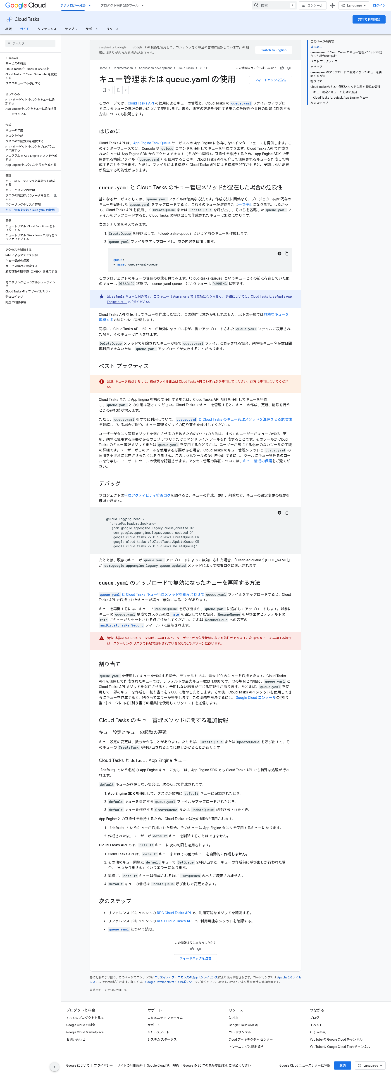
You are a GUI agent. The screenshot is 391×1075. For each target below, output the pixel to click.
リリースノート (158, 1032)
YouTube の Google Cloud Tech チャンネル (340, 1047)
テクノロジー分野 (73, 5)
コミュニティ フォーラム (165, 1018)
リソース (112, 29)
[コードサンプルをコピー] (286, 253)
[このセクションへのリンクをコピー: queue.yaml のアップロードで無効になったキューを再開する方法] (264, 583)
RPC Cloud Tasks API (174, 913)
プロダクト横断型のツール (119, 5)
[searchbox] (30, 43)
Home (103, 68)
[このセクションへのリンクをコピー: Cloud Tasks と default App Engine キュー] (191, 761)
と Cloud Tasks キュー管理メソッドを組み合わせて (152, 594)
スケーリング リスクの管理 (132, 643)
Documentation (123, 68)
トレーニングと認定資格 (246, 1047)
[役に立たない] (288, 68)
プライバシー (103, 1065)
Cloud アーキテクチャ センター (251, 1039)
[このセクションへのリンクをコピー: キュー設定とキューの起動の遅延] (171, 733)
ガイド (24, 29)
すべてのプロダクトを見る (85, 1018)
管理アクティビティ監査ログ (147, 495)
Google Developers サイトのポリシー (170, 982)
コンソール (315, 5)
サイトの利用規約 (130, 1065)
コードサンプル (240, 1032)
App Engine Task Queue (152, 143)
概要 (8, 29)
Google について (78, 1065)
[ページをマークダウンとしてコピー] (118, 90)
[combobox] (274, 5)
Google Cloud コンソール (256, 697)
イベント (316, 1025)
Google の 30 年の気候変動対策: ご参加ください (217, 1065)
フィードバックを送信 (270, 80)
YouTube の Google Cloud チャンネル (336, 1039)
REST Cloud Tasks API (175, 921)
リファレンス (47, 29)
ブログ (314, 1018)
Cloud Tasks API (141, 103)
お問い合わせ (75, 1039)
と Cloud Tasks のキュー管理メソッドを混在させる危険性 (234, 419)
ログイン (379, 5)
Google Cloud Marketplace (85, 1032)
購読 (342, 1065)
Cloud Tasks (26, 19)
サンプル (71, 29)
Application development (155, 68)
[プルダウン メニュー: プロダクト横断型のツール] (143, 5)
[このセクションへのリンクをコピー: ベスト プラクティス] (153, 366)
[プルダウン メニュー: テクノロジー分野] (91, 5)
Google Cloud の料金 (80, 1025)
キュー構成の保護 (257, 461)
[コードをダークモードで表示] (279, 253)
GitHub (233, 1018)
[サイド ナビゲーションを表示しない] (54, 1066)
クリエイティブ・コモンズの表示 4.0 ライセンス (186, 977)
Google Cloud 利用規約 (163, 1065)
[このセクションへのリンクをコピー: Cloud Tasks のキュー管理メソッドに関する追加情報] (232, 721)
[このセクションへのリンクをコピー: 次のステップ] (136, 901)
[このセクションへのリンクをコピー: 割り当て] (125, 664)
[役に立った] (282, 68)
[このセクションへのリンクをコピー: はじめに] (125, 132)
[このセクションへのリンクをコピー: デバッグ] (125, 484)
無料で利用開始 (369, 19)
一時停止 (245, 204)
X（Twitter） (319, 1032)
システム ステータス (162, 1039)
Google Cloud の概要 (243, 1025)
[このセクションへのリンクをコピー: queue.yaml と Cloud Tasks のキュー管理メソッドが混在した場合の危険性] (286, 188)
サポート (92, 29)
